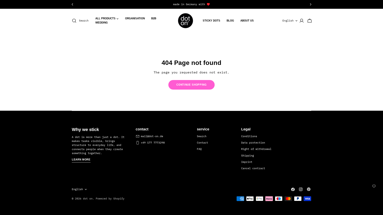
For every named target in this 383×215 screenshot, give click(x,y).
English (288, 20)
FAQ (199, 149)
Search (201, 136)
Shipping (247, 155)
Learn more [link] (81, 159)
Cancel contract (253, 168)
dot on (88, 198)
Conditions (249, 136)
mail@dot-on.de (152, 136)
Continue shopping (191, 84)
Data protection (253, 142)
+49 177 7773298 (153, 142)
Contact (202, 142)
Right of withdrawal (256, 149)
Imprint (246, 162)
